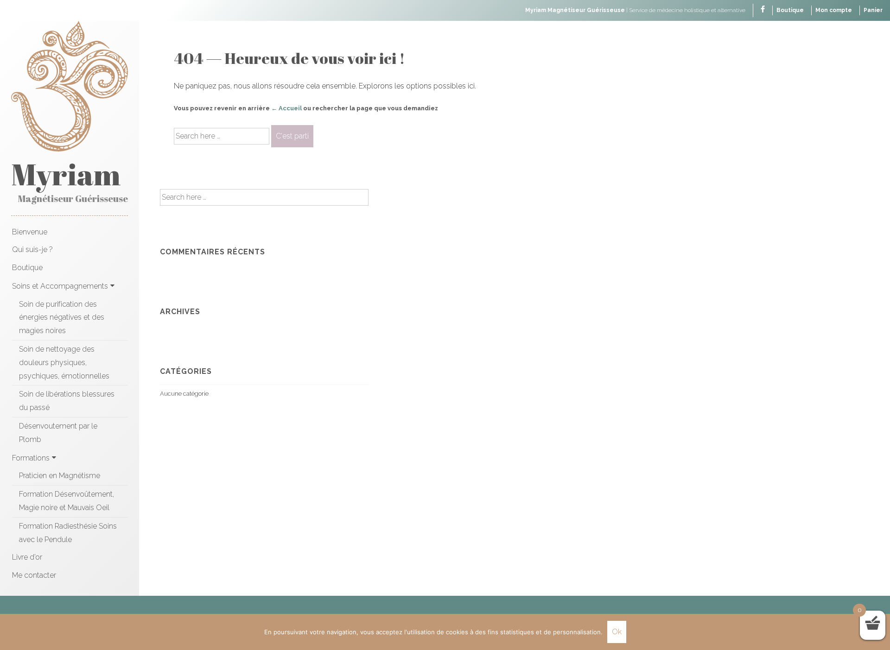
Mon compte (833, 10)
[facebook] (763, 10)
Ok (617, 631)
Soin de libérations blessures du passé (66, 401)
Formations (31, 458)
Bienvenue (29, 231)
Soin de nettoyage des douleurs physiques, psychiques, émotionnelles (64, 362)
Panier (873, 10)
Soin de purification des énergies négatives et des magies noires (61, 317)
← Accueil (286, 108)
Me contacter (34, 575)
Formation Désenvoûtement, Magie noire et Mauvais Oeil (66, 501)
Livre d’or (27, 557)
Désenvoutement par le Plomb (58, 433)
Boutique (790, 10)
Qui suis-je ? (32, 249)
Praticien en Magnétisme (59, 475)
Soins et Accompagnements (60, 286)
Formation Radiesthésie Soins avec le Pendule (68, 533)
